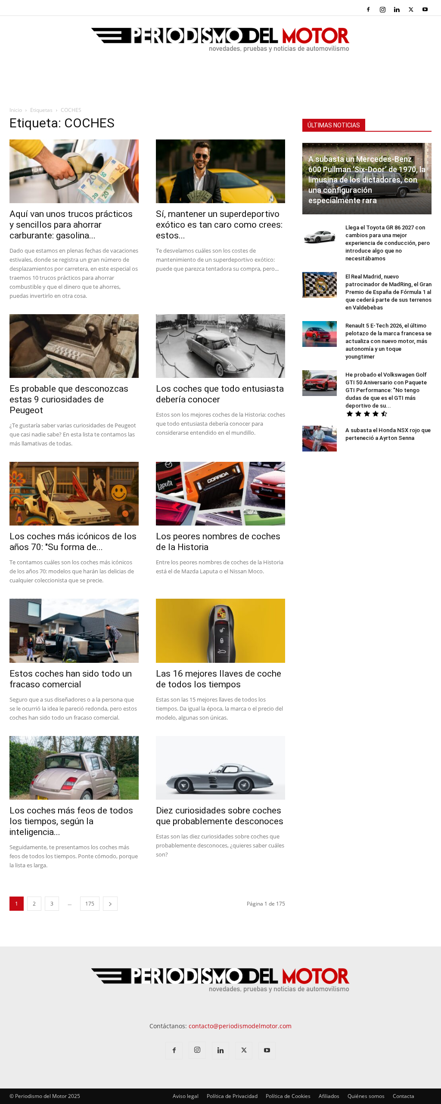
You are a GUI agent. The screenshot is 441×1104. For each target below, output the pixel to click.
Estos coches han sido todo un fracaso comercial (70, 679)
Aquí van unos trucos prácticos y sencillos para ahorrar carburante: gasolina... (71, 225)
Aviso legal (186, 1096)
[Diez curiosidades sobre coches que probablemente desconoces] (220, 768)
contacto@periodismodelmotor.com (240, 1026)
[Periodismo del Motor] (220, 44)
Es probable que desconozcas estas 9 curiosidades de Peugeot (68, 399)
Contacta (403, 1096)
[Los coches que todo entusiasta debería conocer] (220, 346)
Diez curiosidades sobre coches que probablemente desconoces (219, 815)
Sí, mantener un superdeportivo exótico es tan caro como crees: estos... (219, 225)
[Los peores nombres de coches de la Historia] (220, 494)
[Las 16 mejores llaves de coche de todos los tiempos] (220, 630)
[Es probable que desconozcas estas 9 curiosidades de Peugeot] (74, 346)
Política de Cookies (288, 1096)
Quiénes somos (366, 1096)
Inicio (15, 110)
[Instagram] (382, 9)
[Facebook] (368, 9)
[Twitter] (410, 9)
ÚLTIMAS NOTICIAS (333, 125)
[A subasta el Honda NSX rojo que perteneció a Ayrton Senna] (319, 438)
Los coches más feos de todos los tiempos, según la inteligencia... (71, 821)
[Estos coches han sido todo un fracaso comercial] (74, 630)
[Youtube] (425, 9)
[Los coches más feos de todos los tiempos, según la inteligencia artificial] (74, 768)
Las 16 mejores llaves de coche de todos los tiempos (218, 679)
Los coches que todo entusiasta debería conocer (220, 394)
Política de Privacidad (232, 1096)
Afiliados (329, 1096)
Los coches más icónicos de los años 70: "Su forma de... (73, 541)
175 (89, 903)
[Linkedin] (396, 9)
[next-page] (110, 904)
